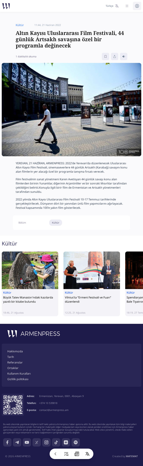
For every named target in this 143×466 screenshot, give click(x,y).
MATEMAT (132, 456)
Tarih (10, 357)
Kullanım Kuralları (19, 373)
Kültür (55, 222)
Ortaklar (12, 368)
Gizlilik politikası (17, 379)
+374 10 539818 (48, 403)
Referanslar (15, 362)
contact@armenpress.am (54, 410)
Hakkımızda (15, 351)
